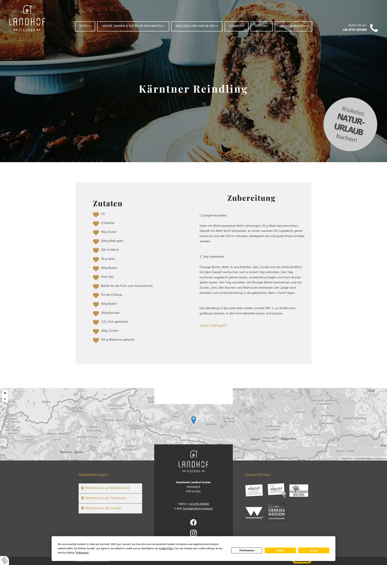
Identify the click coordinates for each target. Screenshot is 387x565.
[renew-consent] (4, 560)
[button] (193, 420)
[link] (85, 26)
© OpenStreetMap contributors (369, 458)
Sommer (235, 26)
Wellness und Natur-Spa (196, 26)
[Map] (193, 424)
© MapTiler (346, 458)
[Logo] (34, 18)
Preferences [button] (82, 552)
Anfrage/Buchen (292, 26)
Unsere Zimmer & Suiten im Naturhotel (132, 26)
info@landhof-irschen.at (198, 508)
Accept (314, 550)
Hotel (83, 26)
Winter (260, 26)
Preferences (246, 550)
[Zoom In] (5, 393)
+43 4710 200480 (354, 30)
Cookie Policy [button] (166, 548)
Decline (280, 550)
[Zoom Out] (5, 399)
